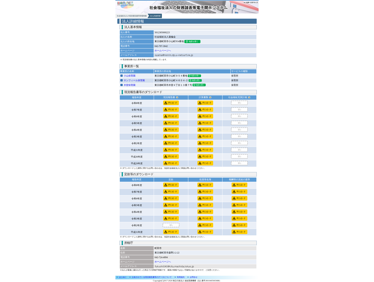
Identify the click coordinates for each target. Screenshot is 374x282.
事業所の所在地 (163, 71)
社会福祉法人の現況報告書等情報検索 (132, 16)
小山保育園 (129, 75)
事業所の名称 (127, 71)
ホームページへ (163, 50)
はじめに (123, 277)
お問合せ (193, 277)
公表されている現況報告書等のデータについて (152, 277)
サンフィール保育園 (134, 80)
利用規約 (181, 277)
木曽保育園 (129, 85)
